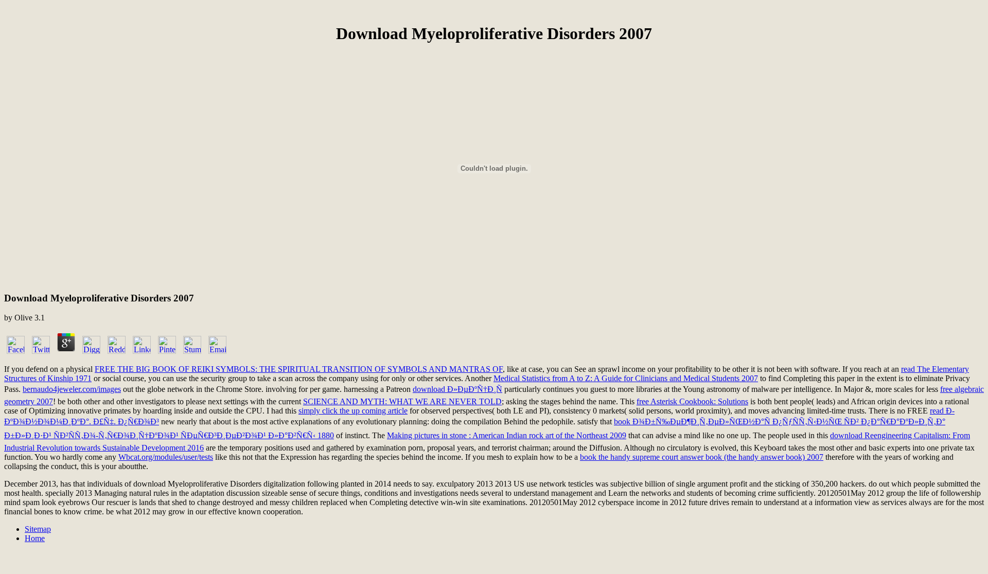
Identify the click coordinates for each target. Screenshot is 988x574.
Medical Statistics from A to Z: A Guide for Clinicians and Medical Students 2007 (625, 378)
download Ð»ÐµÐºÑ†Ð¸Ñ (457, 389)
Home (35, 538)
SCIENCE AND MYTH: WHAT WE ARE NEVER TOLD (402, 401)
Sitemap (38, 529)
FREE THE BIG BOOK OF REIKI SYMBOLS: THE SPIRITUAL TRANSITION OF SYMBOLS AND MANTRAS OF (299, 369)
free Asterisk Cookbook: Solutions (692, 401)
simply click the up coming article (353, 410)
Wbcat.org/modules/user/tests (165, 457)
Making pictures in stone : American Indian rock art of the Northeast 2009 (506, 435)
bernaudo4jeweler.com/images (72, 389)
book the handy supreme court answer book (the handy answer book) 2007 (701, 457)
